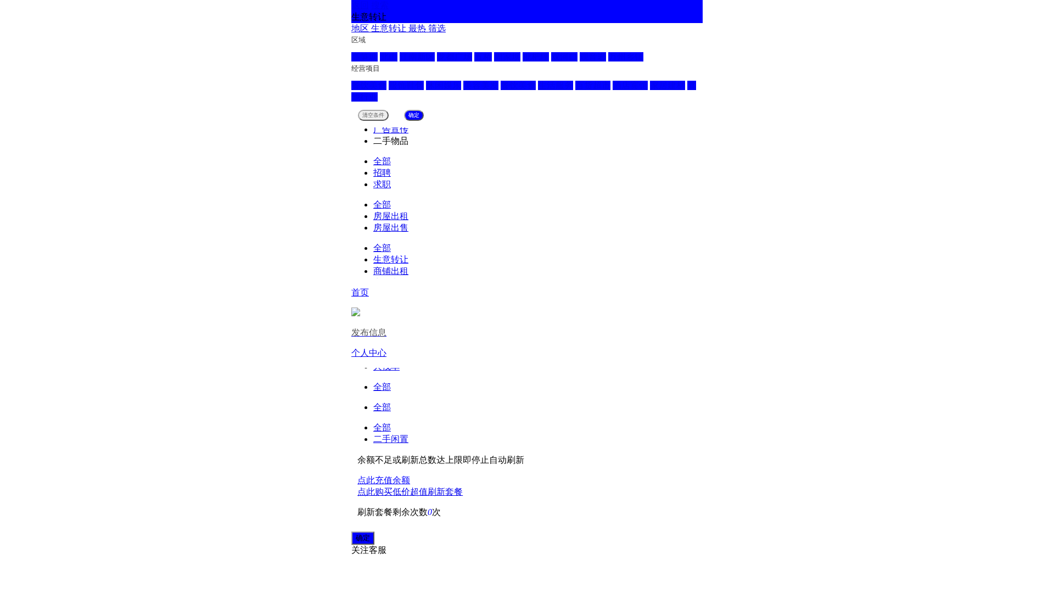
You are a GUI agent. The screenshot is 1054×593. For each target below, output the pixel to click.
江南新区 (417, 56)
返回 (360, 5)
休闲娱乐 (443, 85)
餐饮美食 (368, 85)
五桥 (483, 56)
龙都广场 (454, 56)
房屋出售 (390, 227)
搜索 (380, 5)
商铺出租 (390, 271)
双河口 (564, 56)
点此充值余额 (383, 480)
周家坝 (507, 56)
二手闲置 (390, 439)
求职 (382, 184)
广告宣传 (390, 129)
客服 (377, 550)
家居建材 (667, 85)
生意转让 (390, 259)
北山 (388, 56)
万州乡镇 (625, 56)
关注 (360, 550)
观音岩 (593, 56)
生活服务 (555, 85)
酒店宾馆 (630, 85)
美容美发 (480, 85)
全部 (382, 161)
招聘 (382, 172)
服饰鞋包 (406, 85)
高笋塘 (364, 56)
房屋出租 (390, 216)
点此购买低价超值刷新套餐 (410, 491)
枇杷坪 (536, 56)
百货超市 (592, 85)
